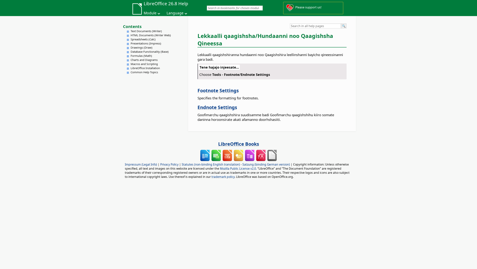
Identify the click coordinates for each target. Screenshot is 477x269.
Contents (132, 26)
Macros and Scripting (144, 64)
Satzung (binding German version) (266, 164)
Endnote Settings (217, 107)
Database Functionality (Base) (150, 51)
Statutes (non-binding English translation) (211, 164)
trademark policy (223, 177)
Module (150, 13)
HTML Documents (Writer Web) (151, 35)
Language (175, 13)
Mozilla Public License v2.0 (238, 168)
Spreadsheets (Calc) (143, 39)
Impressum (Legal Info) (141, 164)
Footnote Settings (218, 90)
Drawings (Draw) (141, 47)
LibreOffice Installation (145, 68)
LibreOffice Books (238, 144)
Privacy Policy (169, 164)
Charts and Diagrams (144, 60)
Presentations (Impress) (146, 43)
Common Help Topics (144, 72)
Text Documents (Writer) (146, 31)
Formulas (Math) (141, 56)
